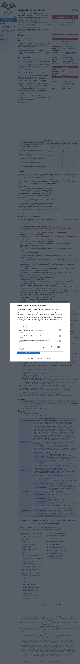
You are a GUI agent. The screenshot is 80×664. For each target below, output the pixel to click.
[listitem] (40, 327)
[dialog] (40, 332)
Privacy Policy (48, 358)
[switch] (59, 330)
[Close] (67, 305)
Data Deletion (31, 358)
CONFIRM (29, 352)
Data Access (40, 358)
